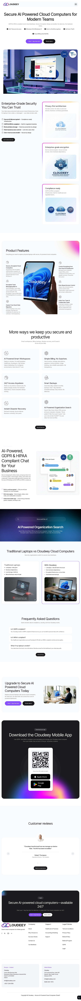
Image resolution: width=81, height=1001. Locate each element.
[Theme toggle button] (79, 997)
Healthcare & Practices (51, 929)
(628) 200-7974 (48, 982)
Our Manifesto (32, 944)
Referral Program (67, 940)
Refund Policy (66, 936)
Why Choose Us (33, 933)
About (30, 929)
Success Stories (32, 936)
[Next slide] (72, 853)
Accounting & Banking (51, 933)
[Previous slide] (8, 853)
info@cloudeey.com (9, 980)
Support (47, 936)
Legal (63, 948)
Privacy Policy (66, 933)
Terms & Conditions (67, 929)
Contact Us (31, 940)
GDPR (64, 944)
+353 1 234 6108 (8, 983)
